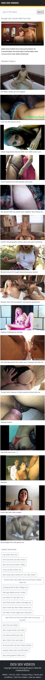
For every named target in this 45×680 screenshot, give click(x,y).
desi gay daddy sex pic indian (14, 592)
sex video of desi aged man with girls (17, 612)
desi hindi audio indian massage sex (17, 602)
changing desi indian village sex (15, 587)
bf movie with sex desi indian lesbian (17, 645)
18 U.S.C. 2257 (14, 674)
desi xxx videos (35, 677)
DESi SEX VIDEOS (22, 664)
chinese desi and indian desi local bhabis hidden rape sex (23, 581)
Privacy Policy (27, 674)
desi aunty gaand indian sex (14, 655)
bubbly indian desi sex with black (16, 650)
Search (40, 12)
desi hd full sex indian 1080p (14, 564)
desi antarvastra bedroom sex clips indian (19, 575)
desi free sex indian (10, 625)
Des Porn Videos (20, 677)
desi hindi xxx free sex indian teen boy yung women (22, 618)
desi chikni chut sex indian (13, 640)
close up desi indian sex (12, 570)
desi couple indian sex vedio (14, 630)
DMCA (4, 674)
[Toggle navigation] (41, 3)
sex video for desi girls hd (13, 597)
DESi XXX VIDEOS (10, 2)
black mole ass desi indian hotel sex (17, 607)
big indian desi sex (10, 554)
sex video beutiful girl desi (13, 635)
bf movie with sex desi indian (14, 559)
